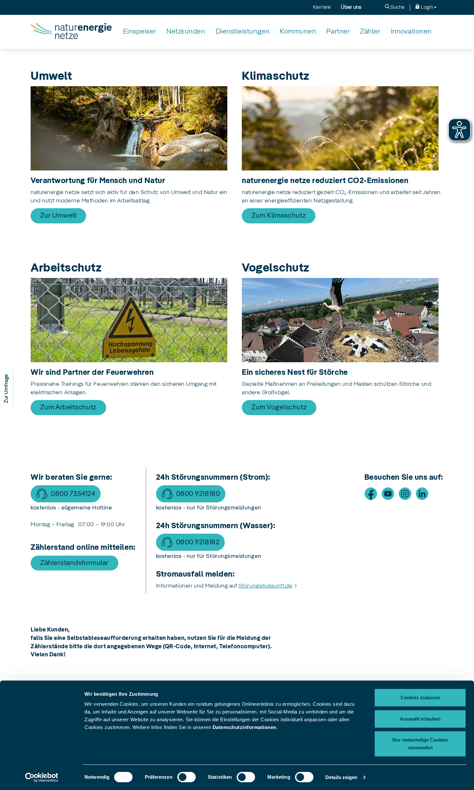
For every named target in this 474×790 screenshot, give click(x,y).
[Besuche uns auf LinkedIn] (422, 493)
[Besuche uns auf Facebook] (370, 493)
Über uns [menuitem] (351, 7)
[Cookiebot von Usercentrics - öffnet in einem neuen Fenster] (42, 777)
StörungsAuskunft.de (265, 586)
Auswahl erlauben (420, 719)
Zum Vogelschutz (279, 407)
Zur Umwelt (58, 215)
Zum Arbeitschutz (68, 407)
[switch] (186, 777)
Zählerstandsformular (74, 563)
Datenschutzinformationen (244, 727)
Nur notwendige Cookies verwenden (420, 743)
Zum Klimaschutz (279, 215)
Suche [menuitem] (397, 7)
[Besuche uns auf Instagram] (405, 493)
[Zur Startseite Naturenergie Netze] (71, 31)
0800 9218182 (197, 542)
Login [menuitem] (426, 7)
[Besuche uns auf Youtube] (387, 493)
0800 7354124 (73, 494)
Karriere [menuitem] (322, 7)
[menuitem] (139, 32)
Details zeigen (341, 777)
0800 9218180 (198, 494)
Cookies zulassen (420, 697)
